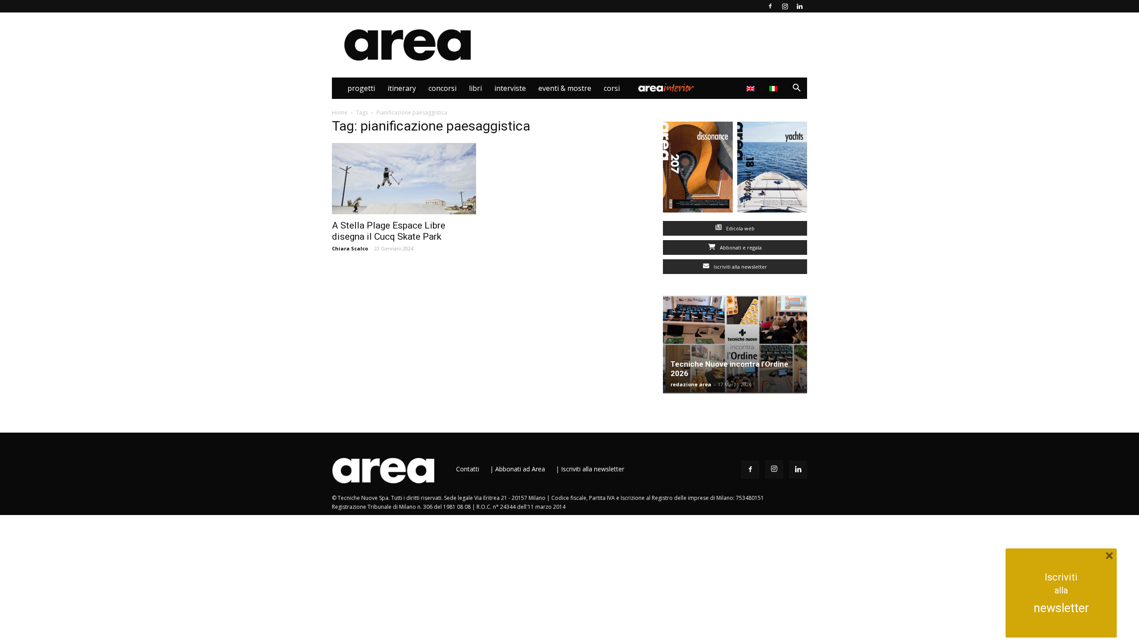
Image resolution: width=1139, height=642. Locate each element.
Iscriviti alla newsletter (739, 266)
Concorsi (442, 88)
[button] (796, 89)
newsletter (1061, 608)
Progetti (361, 88)
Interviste (510, 88)
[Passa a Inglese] (751, 88)
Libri (475, 88)
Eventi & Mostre (564, 88)
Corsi (612, 88)
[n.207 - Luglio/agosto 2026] (698, 169)
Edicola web (740, 228)
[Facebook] (770, 6)
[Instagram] (785, 6)
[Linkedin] (799, 6)
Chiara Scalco (350, 248)
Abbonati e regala (740, 247)
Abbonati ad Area (520, 469)
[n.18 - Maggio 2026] (772, 169)
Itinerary (402, 88)
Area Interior (666, 88)
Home (339, 112)
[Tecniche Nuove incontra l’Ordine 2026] (735, 344)
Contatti (467, 469)
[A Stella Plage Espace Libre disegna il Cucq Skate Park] (404, 178)
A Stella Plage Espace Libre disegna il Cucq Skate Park (388, 231)
